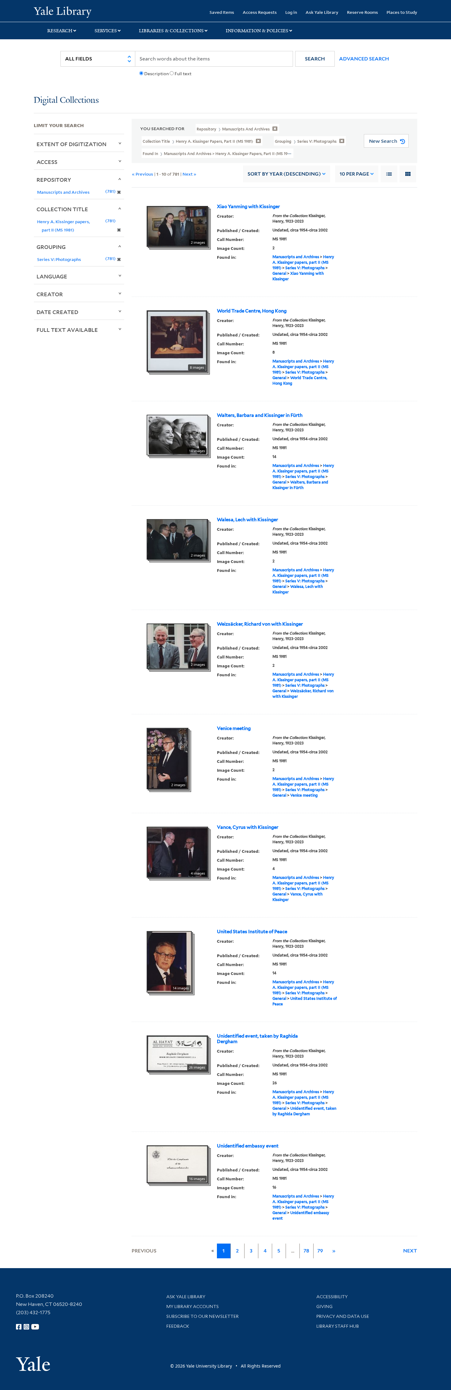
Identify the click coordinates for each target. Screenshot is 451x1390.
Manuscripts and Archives (295, 256)
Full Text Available (67, 329)
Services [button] (105, 31)
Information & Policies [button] (257, 31)
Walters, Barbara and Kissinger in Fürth (260, 415)
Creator (50, 294)
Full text (183, 73)
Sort (284, 174)
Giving (324, 1306)
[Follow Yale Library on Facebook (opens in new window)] (18, 1327)
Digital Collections (66, 100)
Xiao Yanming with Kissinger (248, 206)
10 (354, 174)
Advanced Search (364, 59)
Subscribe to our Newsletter (202, 1316)
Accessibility (332, 1296)
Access (47, 161)
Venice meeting (234, 728)
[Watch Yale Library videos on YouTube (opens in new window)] (35, 1327)
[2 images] (177, 226)
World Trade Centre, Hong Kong (252, 311)
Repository (54, 179)
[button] (315, 59)
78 (306, 1251)
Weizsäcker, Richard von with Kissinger (260, 624)
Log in (291, 12)
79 (320, 1251)
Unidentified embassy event (248, 1146)
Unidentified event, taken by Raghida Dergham (257, 1038)
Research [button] (59, 31)
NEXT (410, 1251)
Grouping (51, 246)
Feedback (177, 1326)
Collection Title (62, 209)
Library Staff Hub (337, 1326)
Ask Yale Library (322, 12)
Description (156, 73)
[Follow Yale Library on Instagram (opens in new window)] (26, 1327)
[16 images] (177, 1163)
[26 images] (177, 1053)
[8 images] (177, 340)
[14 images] (177, 434)
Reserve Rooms (362, 12)
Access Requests (260, 12)
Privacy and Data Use (342, 1316)
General (279, 273)
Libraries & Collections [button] (171, 31)
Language (52, 276)
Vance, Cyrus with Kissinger (247, 827)
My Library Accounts (192, 1306)
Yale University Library (62, 11)
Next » (189, 174)
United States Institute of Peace (252, 931)
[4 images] (177, 851)
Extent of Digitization (71, 144)
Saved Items (222, 12)
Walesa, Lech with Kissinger (247, 519)
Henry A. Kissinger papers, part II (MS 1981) (303, 262)
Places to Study (402, 12)
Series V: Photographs (305, 268)
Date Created (57, 312)
